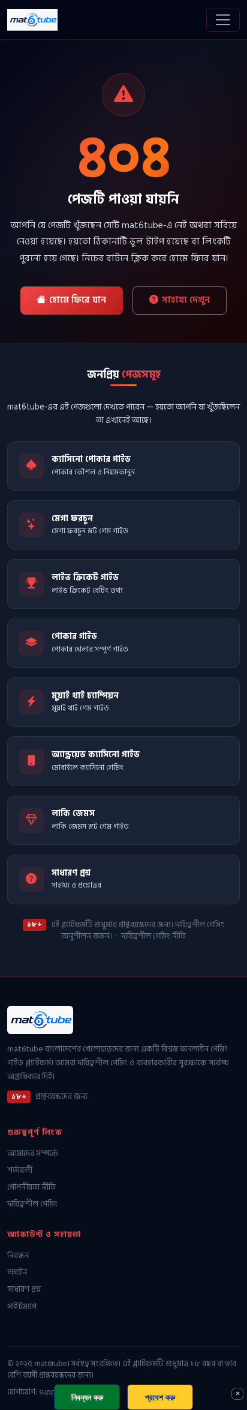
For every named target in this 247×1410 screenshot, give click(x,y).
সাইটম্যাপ (22, 1307)
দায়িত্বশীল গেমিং (32, 1204)
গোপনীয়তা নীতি (31, 1187)
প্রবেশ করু (160, 1397)
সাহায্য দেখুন (186, 299)
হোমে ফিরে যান (77, 299)
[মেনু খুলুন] (223, 20)
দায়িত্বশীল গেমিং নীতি (153, 936)
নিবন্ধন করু (87, 1397)
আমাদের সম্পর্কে (32, 1154)
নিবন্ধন (18, 1256)
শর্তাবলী (19, 1170)
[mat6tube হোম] (32, 20)
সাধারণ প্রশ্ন (24, 1289)
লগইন (17, 1272)
